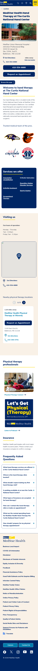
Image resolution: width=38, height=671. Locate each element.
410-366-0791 (13, 340)
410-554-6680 (11, 62)
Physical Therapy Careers (13, 395)
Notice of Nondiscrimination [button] (13, 593)
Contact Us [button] (26, 645)
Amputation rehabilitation (8, 179)
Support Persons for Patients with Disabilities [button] (15, 628)
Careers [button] (10, 645)
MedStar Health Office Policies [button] (14, 589)
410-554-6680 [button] (19, 67)
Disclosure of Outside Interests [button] (14, 559)
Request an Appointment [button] (19, 74)
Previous (14, 302)
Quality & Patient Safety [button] (12, 619)
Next (24, 302)
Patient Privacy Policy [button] (11, 606)
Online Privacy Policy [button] (10, 598)
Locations (6, 9)
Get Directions (10, 58)
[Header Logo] (6, 2)
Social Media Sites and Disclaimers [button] (15, 623)
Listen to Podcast (10, 431)
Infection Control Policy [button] (11, 581)
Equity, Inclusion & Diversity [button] (13, 564)
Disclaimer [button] (7, 555)
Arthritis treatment (10, 188)
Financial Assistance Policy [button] (13, 572)
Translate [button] (9, 634)
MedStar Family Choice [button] (11, 585)
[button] (18, 3)
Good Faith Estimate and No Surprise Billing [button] (19, 576)
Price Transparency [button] (10, 615)
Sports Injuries (25, 191)
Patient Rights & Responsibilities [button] (15, 610)
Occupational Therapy (8, 197)
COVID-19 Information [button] (11, 551)
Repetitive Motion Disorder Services (26, 184)
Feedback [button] (6, 568)
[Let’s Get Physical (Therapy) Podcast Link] (19, 413)
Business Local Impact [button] (11, 546)
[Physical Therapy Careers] (19, 382)
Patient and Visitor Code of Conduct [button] (16, 602)
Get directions (13, 336)
